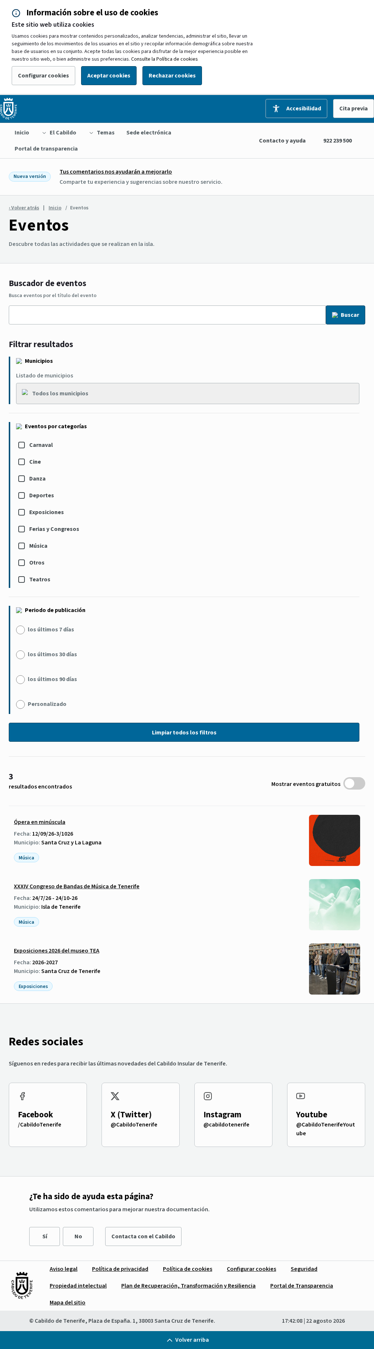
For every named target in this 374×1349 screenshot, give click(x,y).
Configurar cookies (43, 76)
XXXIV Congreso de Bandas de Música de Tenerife (77, 886)
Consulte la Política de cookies (164, 59)
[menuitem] (22, 133)
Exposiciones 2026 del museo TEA (56, 951)
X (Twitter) (131, 1115)
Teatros (39, 579)
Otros (37, 563)
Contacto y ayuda (282, 141)
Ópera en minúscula (39, 822)
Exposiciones (46, 512)
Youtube (311, 1115)
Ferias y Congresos (54, 529)
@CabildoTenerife (134, 1125)
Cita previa (353, 108)
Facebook (35, 1115)
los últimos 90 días (52, 679)
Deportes (41, 495)
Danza (37, 479)
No (78, 1236)
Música (38, 546)
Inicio (55, 208)
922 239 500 (337, 141)
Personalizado (47, 704)
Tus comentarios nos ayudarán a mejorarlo (116, 172)
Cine (35, 462)
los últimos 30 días (52, 654)
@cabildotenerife (226, 1125)
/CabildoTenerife (39, 1125)
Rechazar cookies (172, 76)
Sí (44, 1236)
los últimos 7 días (51, 630)
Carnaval (41, 445)
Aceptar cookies (108, 76)
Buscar (350, 315)
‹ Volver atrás (24, 208)
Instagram (222, 1115)
